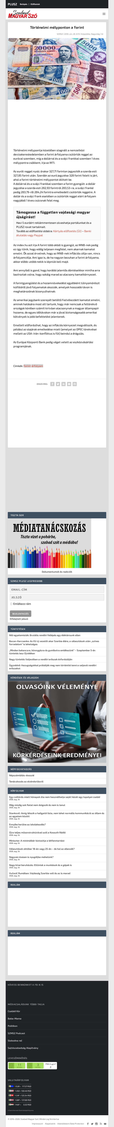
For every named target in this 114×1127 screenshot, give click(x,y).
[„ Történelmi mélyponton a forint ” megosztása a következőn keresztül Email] (69, 384)
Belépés (23, 4)
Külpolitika (85, 34)
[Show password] (99, 597)
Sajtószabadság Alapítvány (23, 1047)
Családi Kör (14, 1011)
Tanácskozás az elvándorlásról (26, 781)
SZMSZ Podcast (16, 1033)
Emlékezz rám (22, 603)
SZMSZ (60, 34)
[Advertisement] (57, 124)
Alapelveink (50, 1123)
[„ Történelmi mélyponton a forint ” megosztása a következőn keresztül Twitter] (58, 384)
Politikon (12, 1025)
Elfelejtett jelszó (19, 618)
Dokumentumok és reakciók (57, 571)
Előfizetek (35, 4)
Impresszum (37, 1123)
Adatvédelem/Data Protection (70, 1123)
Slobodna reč (15, 1040)
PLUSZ (12, 4)
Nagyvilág (95, 34)
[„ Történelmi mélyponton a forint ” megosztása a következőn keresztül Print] (74, 384)
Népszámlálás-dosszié (21, 775)
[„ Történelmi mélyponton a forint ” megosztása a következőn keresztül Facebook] (52, 384)
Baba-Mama (14, 1018)
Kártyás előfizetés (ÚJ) (67, 231)
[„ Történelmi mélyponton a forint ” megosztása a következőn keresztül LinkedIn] (63, 384)
